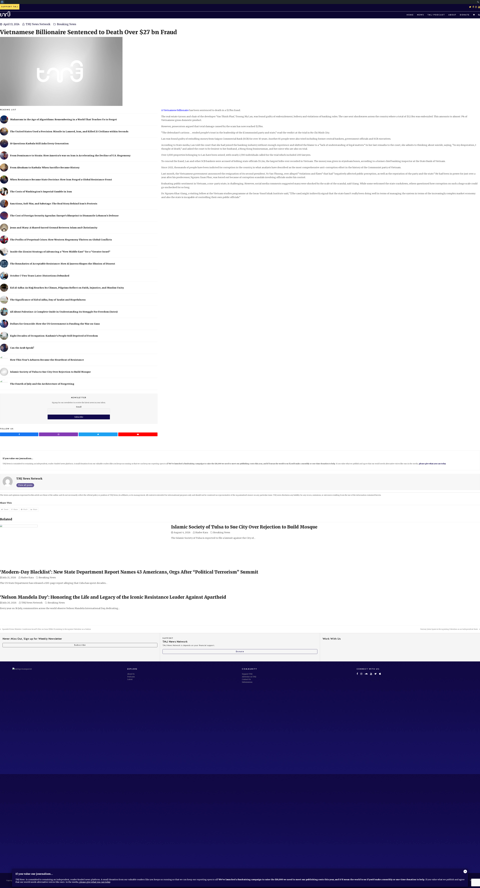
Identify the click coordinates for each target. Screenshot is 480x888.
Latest (129, 679)
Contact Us (246, 679)
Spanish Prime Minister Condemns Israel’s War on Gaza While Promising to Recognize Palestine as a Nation (46, 629)
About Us (130, 674)
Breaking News (66, 24)
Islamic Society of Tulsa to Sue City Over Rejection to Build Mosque (244, 527)
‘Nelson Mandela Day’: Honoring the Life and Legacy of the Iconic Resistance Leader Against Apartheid (113, 597)
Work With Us (331, 638)
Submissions (247, 682)
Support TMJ (247, 674)
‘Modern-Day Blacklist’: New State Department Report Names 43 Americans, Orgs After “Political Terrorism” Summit (129, 572)
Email (79, 407)
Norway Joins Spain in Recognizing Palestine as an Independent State (449, 629)
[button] (473, 15)
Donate (240, 651)
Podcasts (131, 677)
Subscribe (80, 645)
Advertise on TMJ (249, 677)
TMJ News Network (38, 24)
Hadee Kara (201, 532)
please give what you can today (432, 464)
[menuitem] (2, 2)
